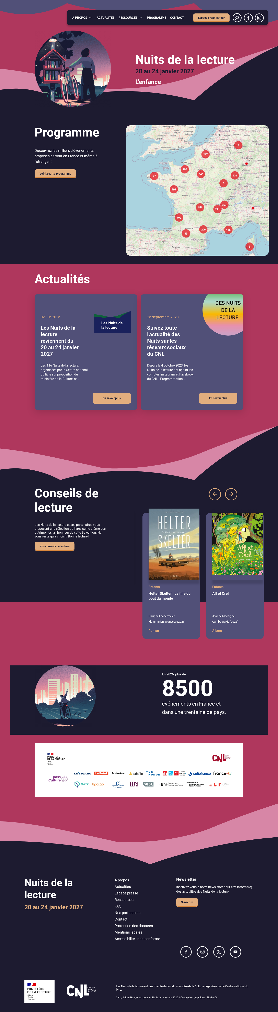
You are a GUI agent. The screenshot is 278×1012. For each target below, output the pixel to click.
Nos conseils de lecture (54, 546)
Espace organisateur (211, 17)
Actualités (105, 18)
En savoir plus (112, 398)
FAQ (118, 906)
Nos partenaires (127, 913)
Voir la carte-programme (55, 173)
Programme (156, 18)
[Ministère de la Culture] (39, 992)
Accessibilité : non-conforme (137, 939)
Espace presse (126, 893)
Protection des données (134, 926)
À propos (79, 18)
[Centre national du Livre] (82, 991)
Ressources (127, 18)
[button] (215, 494)
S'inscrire (187, 902)
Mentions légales (128, 932)
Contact (177, 18)
